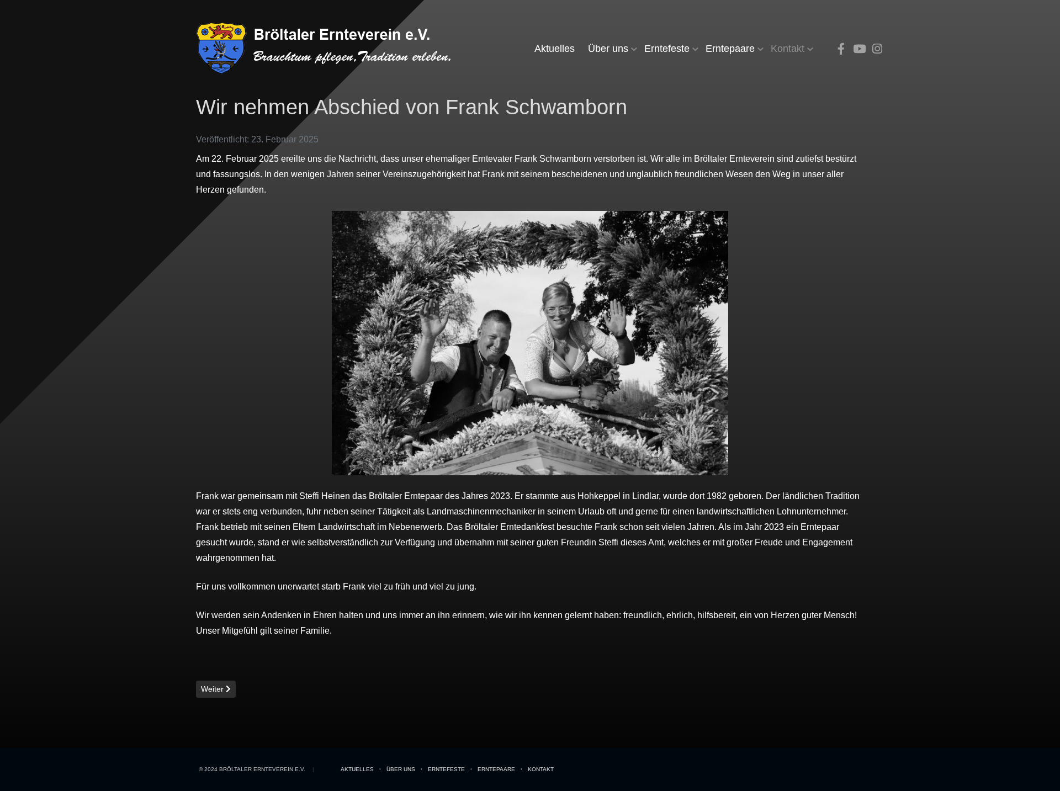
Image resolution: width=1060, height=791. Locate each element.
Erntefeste (667, 48)
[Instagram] (877, 49)
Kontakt (787, 48)
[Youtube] (859, 49)
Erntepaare (730, 48)
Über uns (608, 48)
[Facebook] (841, 49)
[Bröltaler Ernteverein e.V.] (330, 49)
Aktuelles (554, 48)
